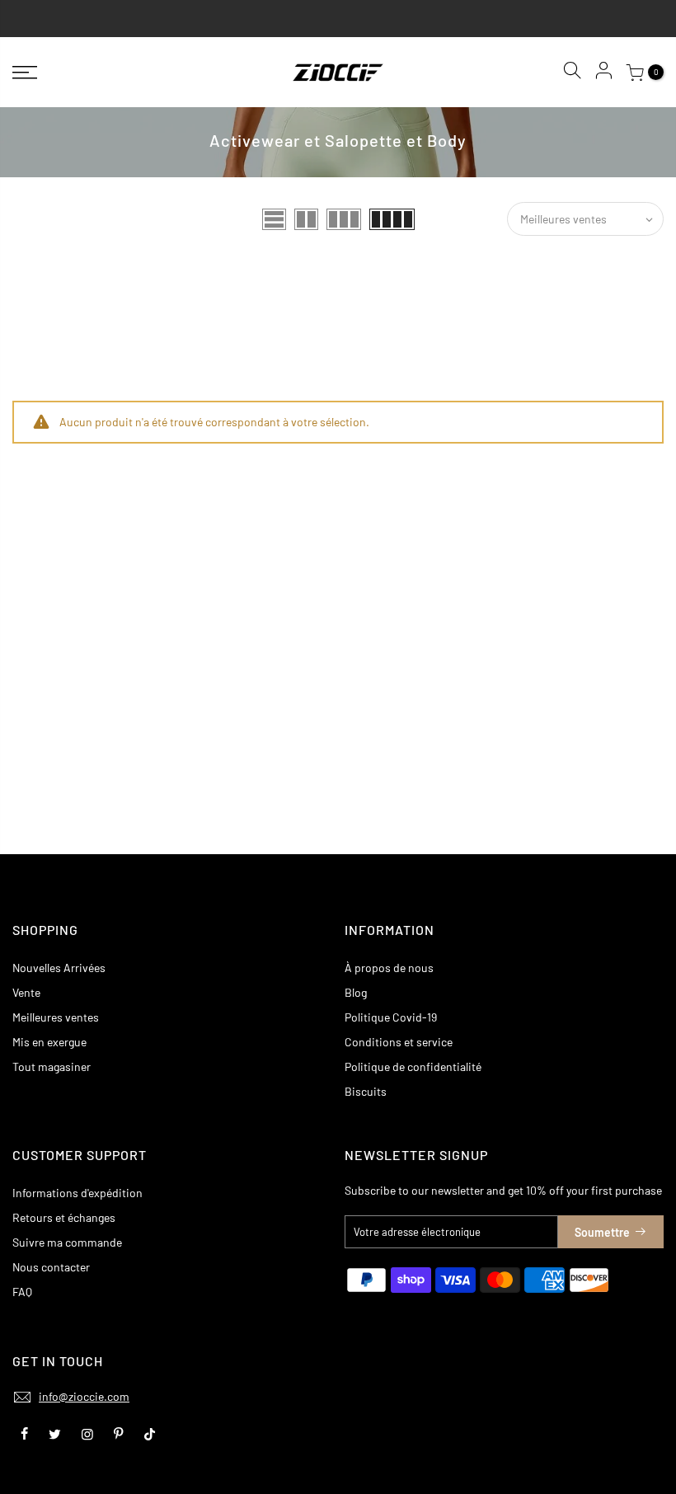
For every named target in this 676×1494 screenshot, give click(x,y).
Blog (356, 992)
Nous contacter (51, 1267)
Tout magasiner (51, 1066)
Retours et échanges (63, 1217)
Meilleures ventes (55, 1017)
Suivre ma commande (67, 1242)
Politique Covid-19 (391, 1017)
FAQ (22, 1292)
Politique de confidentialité (413, 1066)
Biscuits (366, 1091)
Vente (26, 992)
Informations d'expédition (77, 1193)
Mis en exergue (49, 1042)
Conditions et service (399, 1042)
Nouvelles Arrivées (59, 968)
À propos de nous (389, 968)
